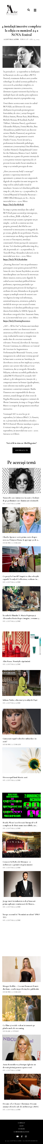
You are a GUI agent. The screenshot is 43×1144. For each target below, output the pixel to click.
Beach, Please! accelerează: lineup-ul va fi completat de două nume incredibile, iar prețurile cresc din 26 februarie (20, 825)
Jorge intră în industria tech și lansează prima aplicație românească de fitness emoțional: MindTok (19, 904)
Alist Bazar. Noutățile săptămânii (16, 661)
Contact (21, 1123)
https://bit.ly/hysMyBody (13, 204)
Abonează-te (21, 450)
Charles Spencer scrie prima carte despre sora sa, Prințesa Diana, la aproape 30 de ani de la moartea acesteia (21, 540)
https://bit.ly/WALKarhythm (15, 259)
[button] (28, 9)
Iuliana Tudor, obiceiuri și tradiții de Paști (20, 700)
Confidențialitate (21, 1132)
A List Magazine (11, 39)
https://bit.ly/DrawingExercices (16, 321)
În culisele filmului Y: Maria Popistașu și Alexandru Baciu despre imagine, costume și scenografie (21, 618)
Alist (21, 1126)
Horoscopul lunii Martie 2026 (15, 777)
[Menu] (35, 10)
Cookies (21, 1129)
